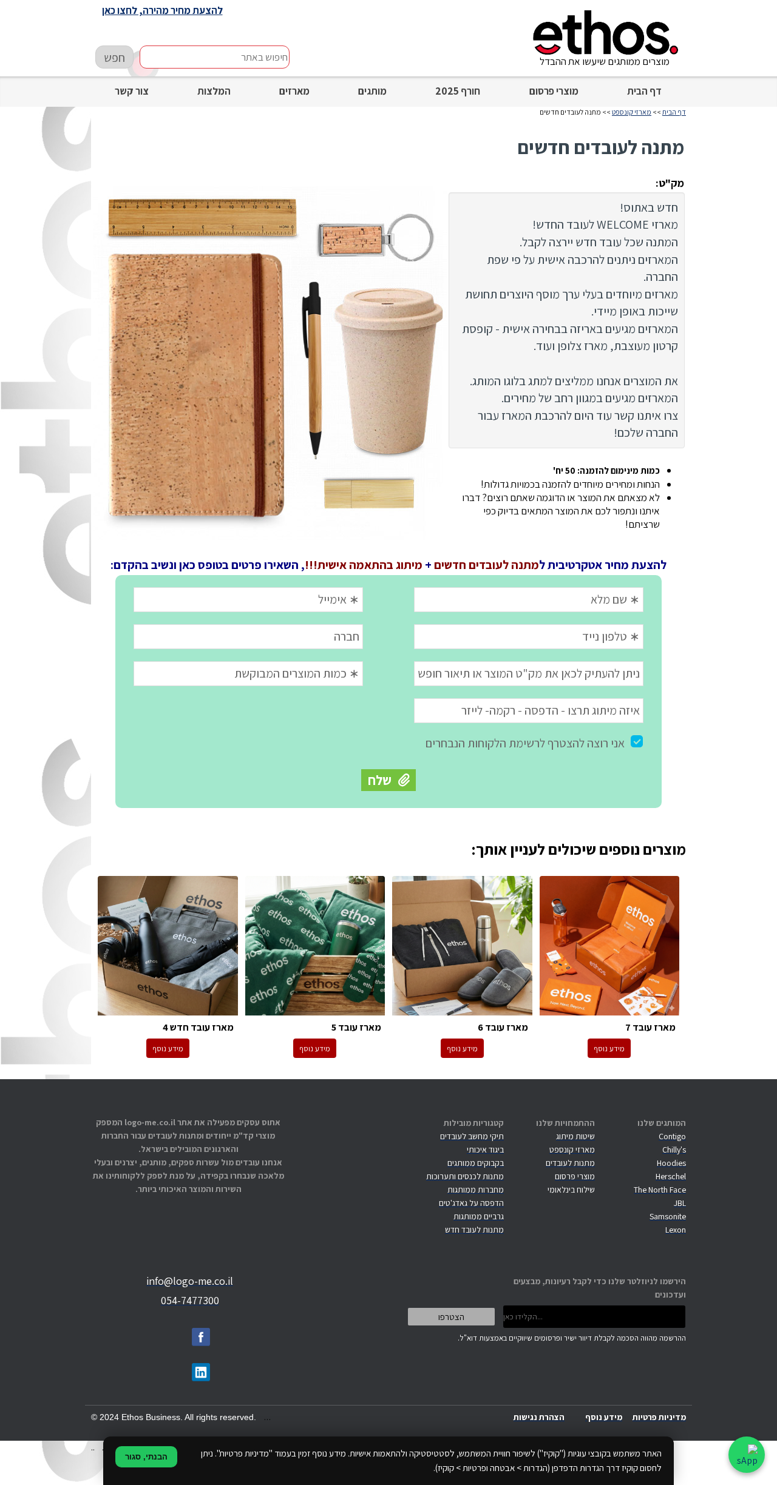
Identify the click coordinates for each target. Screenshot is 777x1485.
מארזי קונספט (631, 111)
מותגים (372, 91)
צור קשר (132, 91)
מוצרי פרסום (554, 91)
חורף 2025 (457, 91)
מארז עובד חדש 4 (168, 946)
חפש (114, 58)
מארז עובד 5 (315, 946)
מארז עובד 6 (462, 946)
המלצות (214, 91)
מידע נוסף (609, 1048)
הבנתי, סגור (146, 1456)
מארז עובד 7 (610, 946)
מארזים (294, 91)
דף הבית (644, 91)
